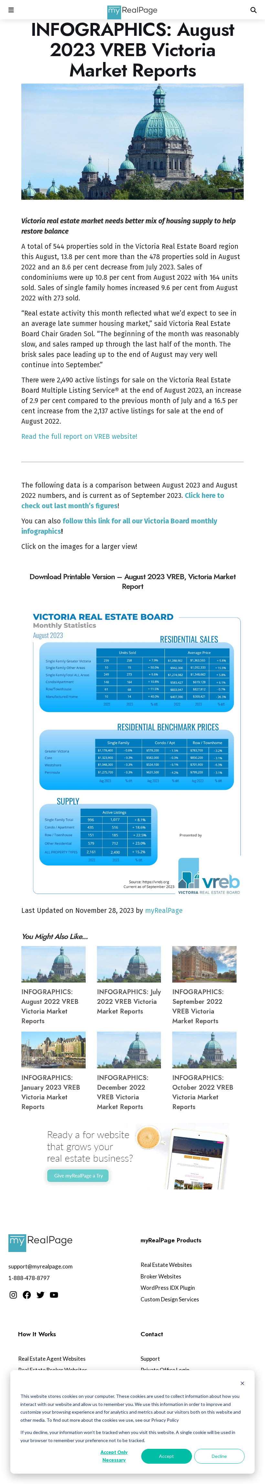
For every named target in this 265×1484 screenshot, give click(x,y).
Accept (166, 1456)
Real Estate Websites (166, 1264)
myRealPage (164, 910)
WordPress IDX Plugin (168, 1287)
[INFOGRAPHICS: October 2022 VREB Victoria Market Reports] (204, 1050)
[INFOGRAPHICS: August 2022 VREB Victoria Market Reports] (53, 964)
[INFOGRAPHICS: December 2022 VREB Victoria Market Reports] (129, 1050)
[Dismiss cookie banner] (242, 1384)
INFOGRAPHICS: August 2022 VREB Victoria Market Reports (50, 1006)
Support (150, 1358)
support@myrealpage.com (40, 1266)
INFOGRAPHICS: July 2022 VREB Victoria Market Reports (129, 1001)
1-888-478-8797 (29, 1278)
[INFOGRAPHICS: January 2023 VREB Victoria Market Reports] (53, 1050)
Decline (219, 1456)
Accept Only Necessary (114, 1456)
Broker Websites (161, 1276)
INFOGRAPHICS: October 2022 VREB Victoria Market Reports (202, 1092)
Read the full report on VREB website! (79, 436)
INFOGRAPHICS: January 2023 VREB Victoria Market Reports (50, 1092)
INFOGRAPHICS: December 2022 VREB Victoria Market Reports (123, 1092)
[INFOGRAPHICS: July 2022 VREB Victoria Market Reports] (129, 964)
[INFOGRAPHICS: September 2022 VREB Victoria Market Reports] (204, 964)
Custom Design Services (170, 1299)
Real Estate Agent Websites (52, 1358)
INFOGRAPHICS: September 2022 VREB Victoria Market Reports (198, 1006)
